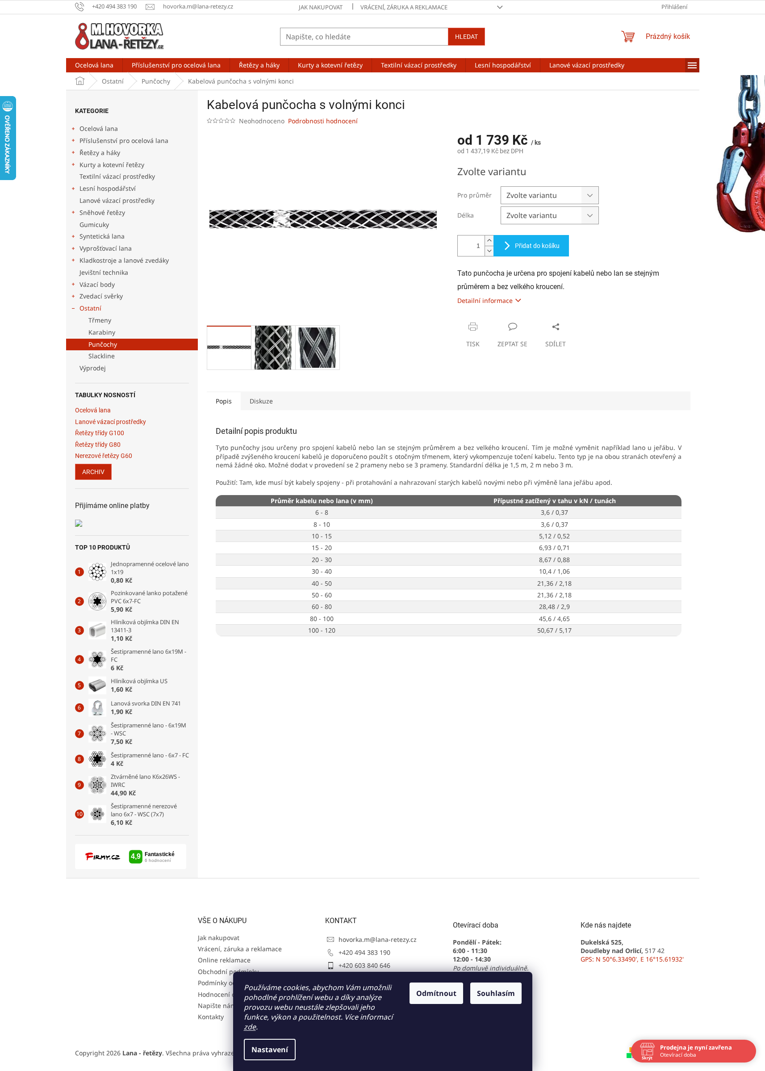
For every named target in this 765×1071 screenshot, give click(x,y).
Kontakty (211, 1016)
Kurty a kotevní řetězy (111, 164)
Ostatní (90, 308)
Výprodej (92, 368)
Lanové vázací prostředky (117, 200)
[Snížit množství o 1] (489, 251)
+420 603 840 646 (364, 965)
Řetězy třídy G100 (99, 433)
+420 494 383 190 (364, 952)
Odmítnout (436, 993)
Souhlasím (496, 993)
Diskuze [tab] (261, 401)
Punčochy (102, 344)
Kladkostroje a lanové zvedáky (124, 260)
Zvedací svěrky (101, 296)
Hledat (466, 36)
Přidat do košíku (537, 245)
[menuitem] (94, 65)
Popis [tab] (224, 401)
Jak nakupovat (321, 7)
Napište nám (217, 1005)
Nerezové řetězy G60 (103, 456)
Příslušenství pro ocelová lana (123, 140)
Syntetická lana (102, 236)
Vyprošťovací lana (105, 248)
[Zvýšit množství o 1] (489, 240)
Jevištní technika (103, 272)
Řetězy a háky (99, 152)
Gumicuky (94, 224)
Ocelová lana (98, 128)
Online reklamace (224, 960)
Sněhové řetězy (102, 212)
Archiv (93, 471)
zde (250, 1027)
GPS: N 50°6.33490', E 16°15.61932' (632, 959)
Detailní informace (485, 300)
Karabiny (101, 332)
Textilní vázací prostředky (117, 176)
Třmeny (99, 320)
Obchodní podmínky (228, 971)
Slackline (101, 356)
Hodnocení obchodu (228, 994)
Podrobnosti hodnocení (323, 121)
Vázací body (97, 284)
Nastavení (269, 1049)
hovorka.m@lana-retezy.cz (378, 939)
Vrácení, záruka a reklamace (403, 7)
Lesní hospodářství (107, 188)
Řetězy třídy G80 (98, 444)
